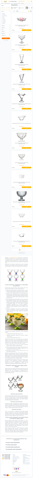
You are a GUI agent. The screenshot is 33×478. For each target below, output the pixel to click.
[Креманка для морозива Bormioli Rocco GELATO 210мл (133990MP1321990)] (21, 78)
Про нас (14, 454)
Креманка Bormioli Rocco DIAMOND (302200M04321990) (22, 221)
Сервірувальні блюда (15, 7)
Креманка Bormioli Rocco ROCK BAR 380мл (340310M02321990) (21, 65)
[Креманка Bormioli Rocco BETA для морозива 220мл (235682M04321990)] (21, 235)
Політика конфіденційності (25, 457)
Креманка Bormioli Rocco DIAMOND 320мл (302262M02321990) (21, 143)
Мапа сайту (24, 454)
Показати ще (21, 252)
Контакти (14, 455)
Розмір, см (3, 27)
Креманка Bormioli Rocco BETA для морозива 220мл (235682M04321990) (21, 241)
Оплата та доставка (15, 456)
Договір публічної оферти (26, 455)
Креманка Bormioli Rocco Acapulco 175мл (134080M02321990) (21, 45)
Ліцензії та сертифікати (26, 463)
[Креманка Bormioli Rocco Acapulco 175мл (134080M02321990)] (21, 38)
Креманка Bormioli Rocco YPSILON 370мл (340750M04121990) (21, 25)
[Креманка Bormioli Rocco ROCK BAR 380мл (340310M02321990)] (21, 58)
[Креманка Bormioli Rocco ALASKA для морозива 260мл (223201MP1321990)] (21, 195)
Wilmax (4, 23)
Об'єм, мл (3, 31)
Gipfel (3, 17)
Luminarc (4, 19)
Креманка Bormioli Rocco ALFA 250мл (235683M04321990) (21, 123)
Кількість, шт (3, 35)
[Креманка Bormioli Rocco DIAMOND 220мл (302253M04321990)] (21, 156)
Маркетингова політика (26, 462)
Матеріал (3, 25)
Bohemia (4, 14)
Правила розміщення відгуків (26, 461)
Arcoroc (4, 13)
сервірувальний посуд (13, 257)
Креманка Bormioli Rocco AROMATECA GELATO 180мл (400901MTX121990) (21, 183)
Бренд (3, 11)
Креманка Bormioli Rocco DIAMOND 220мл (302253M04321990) (21, 163)
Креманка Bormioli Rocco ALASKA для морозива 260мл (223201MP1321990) (21, 202)
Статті (13, 464)
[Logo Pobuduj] (5, 1)
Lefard (4, 18)
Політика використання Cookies (26, 459)
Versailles (4, 22)
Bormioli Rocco (5, 15)
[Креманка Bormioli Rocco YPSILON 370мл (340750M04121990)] (21, 19)
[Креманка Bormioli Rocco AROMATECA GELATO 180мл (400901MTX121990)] (21, 176)
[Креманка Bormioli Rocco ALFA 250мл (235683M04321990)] (21, 117)
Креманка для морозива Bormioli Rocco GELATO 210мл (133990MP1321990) (21, 84)
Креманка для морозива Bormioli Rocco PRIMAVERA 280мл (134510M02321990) (21, 104)
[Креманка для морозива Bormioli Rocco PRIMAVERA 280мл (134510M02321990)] (21, 97)
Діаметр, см (3, 33)
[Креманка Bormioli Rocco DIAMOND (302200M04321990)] (21, 215)
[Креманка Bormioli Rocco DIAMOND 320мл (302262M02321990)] (21, 137)
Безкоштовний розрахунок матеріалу (15, 461)
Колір (2, 29)
